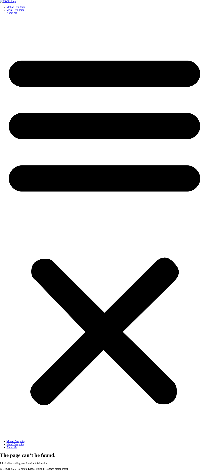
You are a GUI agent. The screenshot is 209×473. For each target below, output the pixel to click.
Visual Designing (15, 10)
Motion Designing (16, 7)
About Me (12, 12)
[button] (104, 227)
